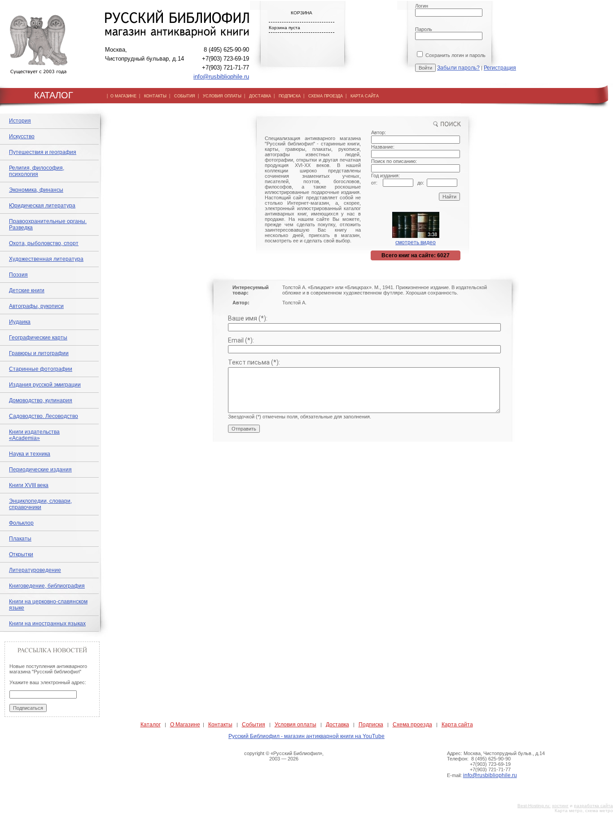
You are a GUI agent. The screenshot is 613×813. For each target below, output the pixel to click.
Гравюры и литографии (39, 353)
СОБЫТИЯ (184, 96)
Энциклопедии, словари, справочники (40, 504)
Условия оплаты (295, 724)
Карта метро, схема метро (584, 810)
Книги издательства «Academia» (34, 435)
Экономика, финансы (36, 190)
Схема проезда (412, 724)
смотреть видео (415, 242)
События (253, 724)
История (20, 121)
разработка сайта (593, 805)
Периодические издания (40, 469)
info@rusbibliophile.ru (221, 76)
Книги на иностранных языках (47, 623)
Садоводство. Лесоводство (43, 416)
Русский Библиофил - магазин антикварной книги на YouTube (306, 736)
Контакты (220, 724)
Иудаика (20, 322)
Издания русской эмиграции (45, 385)
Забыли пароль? (458, 68)
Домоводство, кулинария (40, 400)
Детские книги (26, 290)
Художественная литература (46, 259)
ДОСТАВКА (260, 96)
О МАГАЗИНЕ (123, 96)
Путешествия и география (42, 152)
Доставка (337, 724)
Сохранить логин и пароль (455, 55)
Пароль (423, 29)
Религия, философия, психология (36, 171)
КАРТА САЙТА (364, 96)
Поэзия (18, 275)
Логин (421, 6)
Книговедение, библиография (47, 586)
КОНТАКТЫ (155, 96)
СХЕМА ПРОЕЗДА (325, 96)
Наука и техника (29, 454)
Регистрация (500, 68)
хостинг (560, 805)
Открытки (21, 554)
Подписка (371, 724)
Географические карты (38, 337)
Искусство (22, 136)
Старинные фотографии (40, 369)
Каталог (150, 724)
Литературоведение (35, 570)
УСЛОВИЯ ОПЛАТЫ (222, 96)
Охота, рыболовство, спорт (44, 243)
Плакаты (20, 539)
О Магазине (185, 724)
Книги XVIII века (28, 485)
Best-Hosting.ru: (534, 805)
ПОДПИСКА (290, 96)
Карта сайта (457, 724)
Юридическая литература (42, 205)
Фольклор (21, 523)
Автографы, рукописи (36, 306)
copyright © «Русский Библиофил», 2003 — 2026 (284, 756)
